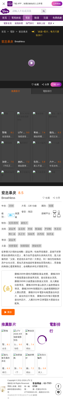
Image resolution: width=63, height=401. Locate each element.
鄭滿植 (38, 229)
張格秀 (31, 234)
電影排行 (47, 91)
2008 (11, 205)
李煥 (30, 229)
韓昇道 (50, 234)
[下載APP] (56, 84)
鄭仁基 (12, 234)
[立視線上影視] (5, 11)
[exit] (3, 3)
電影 (12, 31)
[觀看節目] (31, 63)
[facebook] (58, 386)
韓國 (51, 205)
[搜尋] (44, 11)
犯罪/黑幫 (13, 223)
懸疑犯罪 (36, 246)
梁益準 (12, 229)
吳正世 (21, 234)
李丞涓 (57, 229)
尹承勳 (48, 229)
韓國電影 (25, 246)
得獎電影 (13, 246)
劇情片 (24, 223)
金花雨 (21, 229)
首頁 (3, 31)
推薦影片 (15, 91)
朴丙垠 (40, 234)
